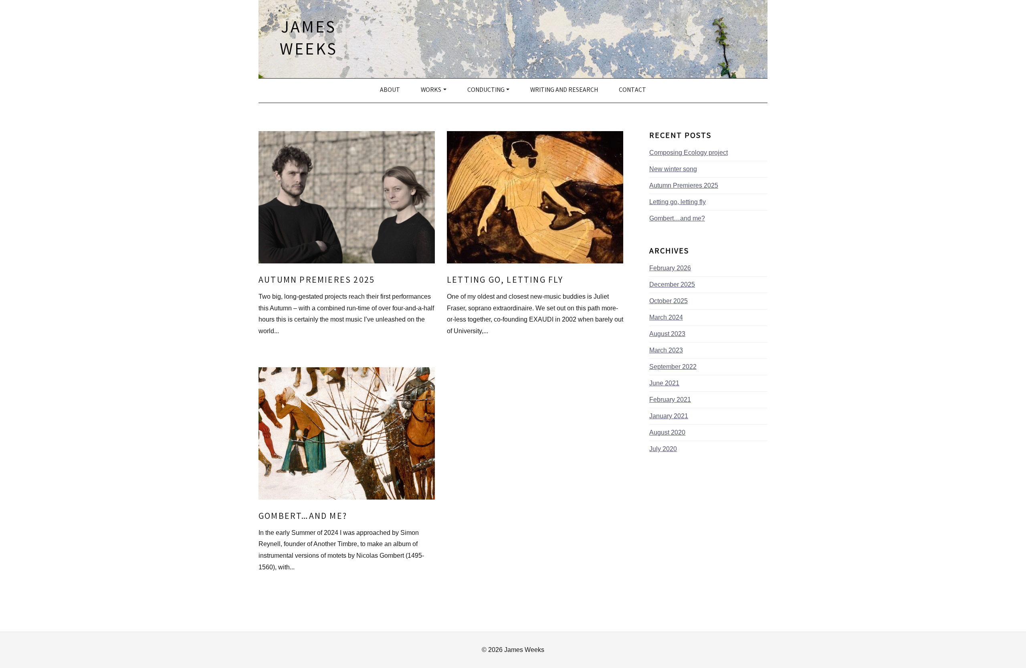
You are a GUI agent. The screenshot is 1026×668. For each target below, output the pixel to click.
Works (431, 90)
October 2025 (668, 301)
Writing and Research (564, 90)
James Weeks (308, 40)
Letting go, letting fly (505, 281)
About (390, 90)
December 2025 (672, 284)
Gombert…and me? (303, 517)
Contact (632, 90)
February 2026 (670, 268)
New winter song (673, 169)
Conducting (486, 90)
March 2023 (666, 350)
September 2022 (673, 366)
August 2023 (667, 333)
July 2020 (663, 448)
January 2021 (668, 416)
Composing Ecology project (688, 152)
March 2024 (666, 317)
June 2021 (664, 383)
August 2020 (667, 432)
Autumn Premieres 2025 (317, 281)
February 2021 (670, 399)
